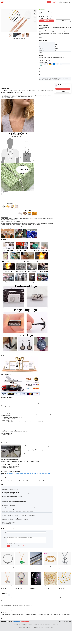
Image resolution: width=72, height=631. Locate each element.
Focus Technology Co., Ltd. (29, 627)
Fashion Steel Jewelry (65, 614)
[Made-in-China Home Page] (6, 2)
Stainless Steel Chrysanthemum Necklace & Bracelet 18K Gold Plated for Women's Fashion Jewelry (50, 586)
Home (2, 7)
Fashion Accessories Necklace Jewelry (7, 616)
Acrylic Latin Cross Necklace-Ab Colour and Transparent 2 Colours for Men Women (35, 586)
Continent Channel (47, 624)
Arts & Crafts (6, 7)
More (2, 618)
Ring (1, 474)
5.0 (59, 86)
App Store (3, 621)
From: (5, 532)
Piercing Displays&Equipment (58, 597)
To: (5, 534)
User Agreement (41, 627)
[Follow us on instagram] (66, 621)
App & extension (59, 5)
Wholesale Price (42, 624)
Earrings (55, 598)
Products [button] (16, 2)
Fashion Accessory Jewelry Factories (43, 614)
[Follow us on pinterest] (69, 621)
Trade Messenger (16, 621)
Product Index (53, 624)
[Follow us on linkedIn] (70, 621)
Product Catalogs (15, 595)
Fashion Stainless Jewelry (32, 616)
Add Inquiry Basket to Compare (19, 38)
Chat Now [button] (63, 20)
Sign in (70, 2)
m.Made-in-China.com (38, 625)
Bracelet (49, 473)
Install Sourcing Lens (25, 621)
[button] (60, 2)
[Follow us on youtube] (67, 621)
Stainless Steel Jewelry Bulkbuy (43, 616)
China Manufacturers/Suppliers (28, 624)
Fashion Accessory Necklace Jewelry (21, 616)
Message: (4, 537)
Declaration (46, 627)
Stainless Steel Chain (4, 598)
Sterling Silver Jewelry (15, 609)
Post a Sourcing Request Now (28, 545)
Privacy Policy (51, 627)
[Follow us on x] (64, 621)
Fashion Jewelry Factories (6, 614)
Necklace (17, 7)
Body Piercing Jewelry (10, 473)
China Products (21, 624)
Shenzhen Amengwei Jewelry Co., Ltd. (47, 12)
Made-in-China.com (31, 625)
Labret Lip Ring (38, 473)
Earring (42, 473)
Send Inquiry (46, 20)
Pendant (8, 609)
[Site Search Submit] (49, 2)
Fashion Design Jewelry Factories (31, 614)
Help (53, 5)
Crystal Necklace (23, 609)
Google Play (9, 621)
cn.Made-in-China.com (45, 625)
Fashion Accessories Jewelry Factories (17, 614)
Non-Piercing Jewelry (39, 597)
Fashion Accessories (12, 7)
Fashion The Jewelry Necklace (55, 614)
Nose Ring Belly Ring (24, 473)
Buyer (48, 5)
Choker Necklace (30, 609)
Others (20, 600)
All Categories (4, 5)
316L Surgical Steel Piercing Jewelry (6, 597)
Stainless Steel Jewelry (32, 473)
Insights (57, 624)
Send (8, 545)
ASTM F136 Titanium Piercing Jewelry (24, 597)
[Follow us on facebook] (63, 621)
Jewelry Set (3, 609)
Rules (70, 5)
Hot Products (16, 624)
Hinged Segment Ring (17, 473)
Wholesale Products (36, 624)
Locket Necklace (37, 609)
